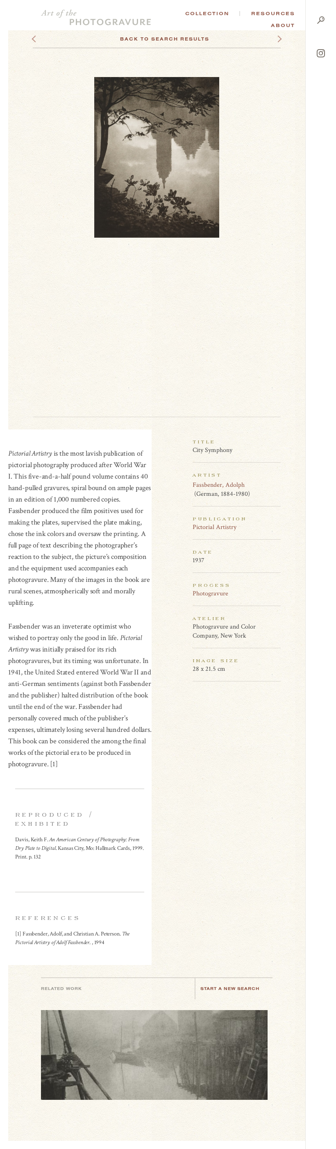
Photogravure (210, 593)
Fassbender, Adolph (219, 485)
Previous (49, 39)
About (283, 25)
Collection (207, 13)
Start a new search (229, 988)
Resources (273, 13)
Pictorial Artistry (214, 527)
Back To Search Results (164, 39)
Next (272, 39)
